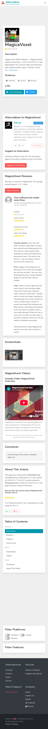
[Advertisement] (24, 16)
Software (9, 670)
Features (9, 539)
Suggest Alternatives (33, 673)
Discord (8, 681)
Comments (10, 564)
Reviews (9, 535)
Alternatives (11, 531)
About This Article (13, 568)
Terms (7, 724)
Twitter (32, 92)
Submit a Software (32, 670)
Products (8, 673)
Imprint (28, 699)
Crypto (8, 677)
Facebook (31, 703)
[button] (45, 3)
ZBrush (17, 122)
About (27, 692)
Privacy (15, 724)
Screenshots (11, 552)
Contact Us (29, 695)
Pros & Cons (11, 543)
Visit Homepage (15, 92)
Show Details (37, 145)
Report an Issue (11, 692)
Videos (9, 556)
